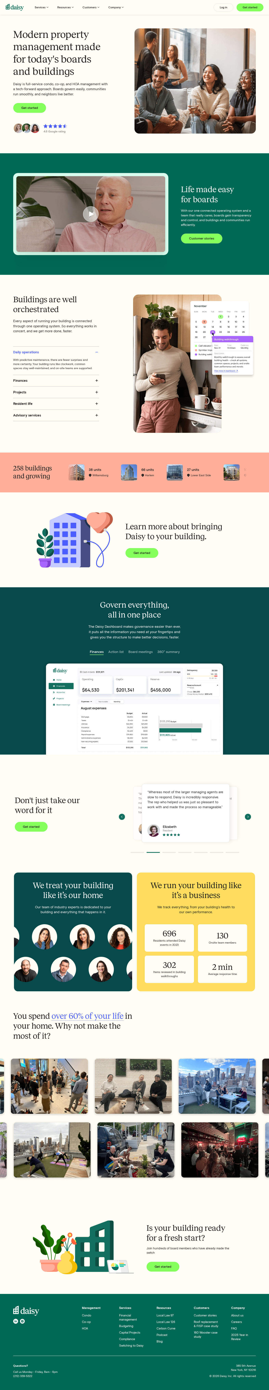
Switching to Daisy (131, 1345)
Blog (160, 1341)
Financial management (128, 1317)
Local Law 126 (166, 1322)
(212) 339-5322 (22, 1376)
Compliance (127, 1339)
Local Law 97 (165, 1315)
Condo (86, 1315)
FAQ (234, 1328)
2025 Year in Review (239, 1337)
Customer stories (205, 1315)
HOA (85, 1328)
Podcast (162, 1335)
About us (237, 1315)
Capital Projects (129, 1332)
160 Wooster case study (206, 1335)
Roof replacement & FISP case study (206, 1324)
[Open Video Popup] (90, 214)
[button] (42, 7)
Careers (236, 1322)
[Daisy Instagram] (22, 1321)
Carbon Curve (166, 1328)
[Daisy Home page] (15, 7)
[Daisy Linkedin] (15, 1321)
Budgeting (126, 1326)
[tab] (97, 652)
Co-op (86, 1322)
